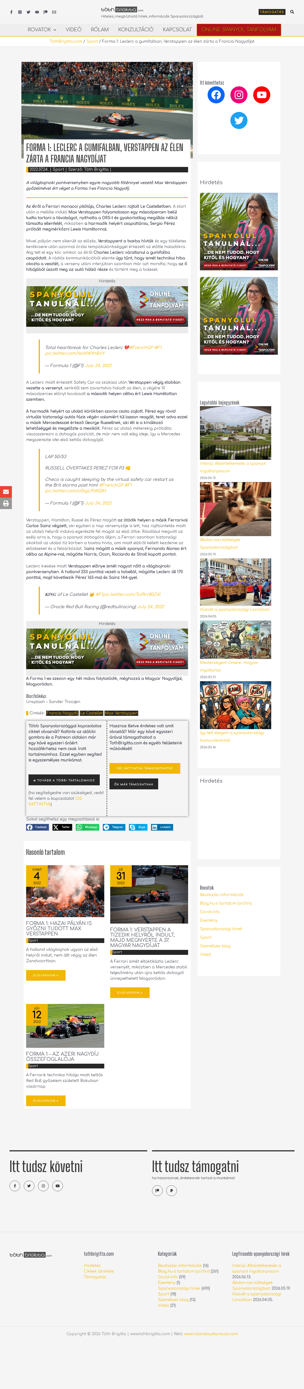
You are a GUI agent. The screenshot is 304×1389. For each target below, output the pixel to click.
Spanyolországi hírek (221, 929)
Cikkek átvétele (99, 1271)
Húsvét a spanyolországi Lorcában (235, 609)
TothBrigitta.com (66, 41)
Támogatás (95, 1277)
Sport (92, 41)
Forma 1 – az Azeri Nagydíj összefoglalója (62, 1056)
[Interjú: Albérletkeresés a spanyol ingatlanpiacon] (235, 433)
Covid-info (210, 912)
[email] (54, 12)
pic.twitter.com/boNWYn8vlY (74, 353)
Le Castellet (91, 713)
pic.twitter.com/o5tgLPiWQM (75, 490)
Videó (205, 954)
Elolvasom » (45, 975)
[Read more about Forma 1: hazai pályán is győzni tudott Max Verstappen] (65, 891)
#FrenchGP (141, 347)
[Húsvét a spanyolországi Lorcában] (235, 582)
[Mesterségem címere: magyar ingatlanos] (235, 640)
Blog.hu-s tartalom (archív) (226, 903)
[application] (53, 30)
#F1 (158, 347)
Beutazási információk (222, 895)
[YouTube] (37, 12)
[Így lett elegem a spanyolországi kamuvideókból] (235, 705)
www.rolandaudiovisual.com (211, 1334)
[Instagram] (20, 12)
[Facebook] (11, 12)
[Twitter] (28, 12)
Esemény (209, 920)
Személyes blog (215, 946)
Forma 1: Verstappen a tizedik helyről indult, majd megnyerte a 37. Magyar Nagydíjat (142, 937)
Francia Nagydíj (62, 713)
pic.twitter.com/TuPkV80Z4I (131, 594)
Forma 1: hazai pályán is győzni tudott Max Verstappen (59, 929)
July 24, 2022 (98, 365)
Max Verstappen (121, 713)
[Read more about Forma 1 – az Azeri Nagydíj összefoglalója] (65, 1026)
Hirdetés (92, 1266)
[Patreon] (46, 12)
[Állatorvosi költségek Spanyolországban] (235, 509)
